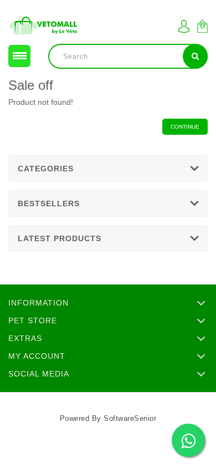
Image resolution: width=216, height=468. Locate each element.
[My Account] (183, 26)
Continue (185, 127)
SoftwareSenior (130, 418)
